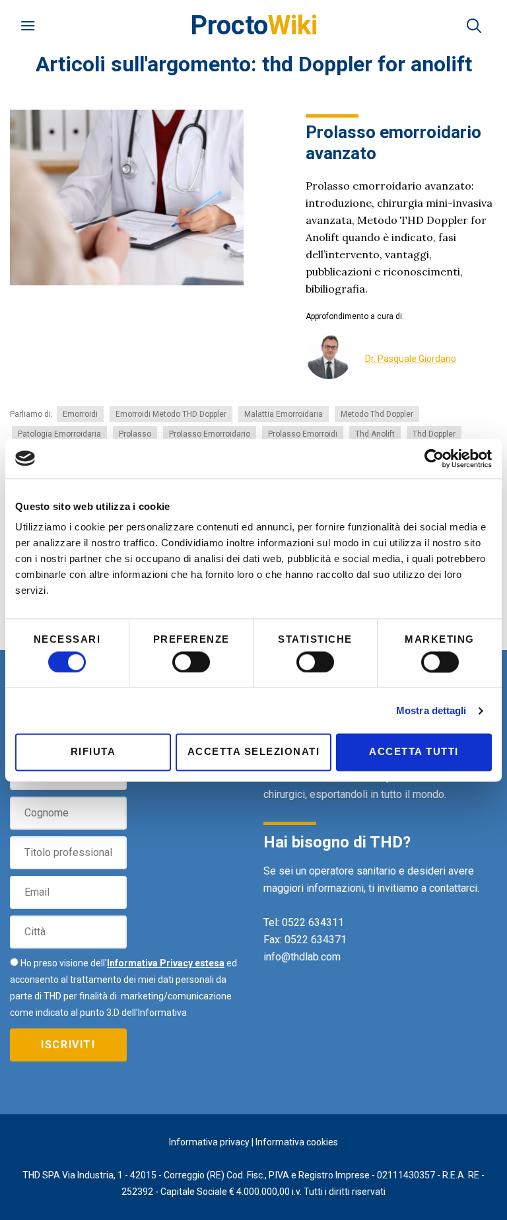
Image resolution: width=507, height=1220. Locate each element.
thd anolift (375, 434)
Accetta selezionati (253, 752)
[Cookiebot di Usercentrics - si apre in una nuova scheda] (434, 458)
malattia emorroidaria (283, 414)
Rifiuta (93, 752)
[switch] (191, 661)
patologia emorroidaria (59, 434)
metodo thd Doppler (377, 414)
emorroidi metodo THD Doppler (171, 414)
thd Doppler (434, 434)
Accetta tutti (414, 752)
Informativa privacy (209, 1142)
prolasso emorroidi (302, 434)
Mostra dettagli (431, 710)
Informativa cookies (296, 1142)
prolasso (135, 434)
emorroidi (80, 414)
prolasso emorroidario (209, 434)
